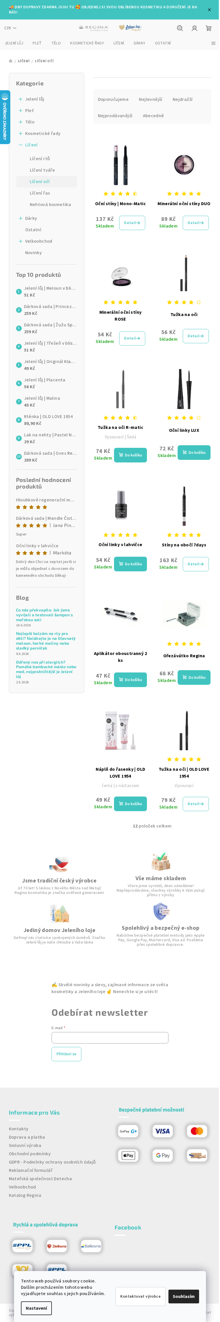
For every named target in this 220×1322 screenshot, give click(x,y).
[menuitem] (14, 43)
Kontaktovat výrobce (140, 1296)
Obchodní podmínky (30, 1154)
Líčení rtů (40, 159)
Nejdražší (183, 99)
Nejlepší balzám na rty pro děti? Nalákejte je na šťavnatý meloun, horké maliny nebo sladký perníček (46, 640)
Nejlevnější (150, 99)
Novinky (33, 253)
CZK (7, 28)
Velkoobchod (38, 241)
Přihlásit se (66, 1054)
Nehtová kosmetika (50, 204)
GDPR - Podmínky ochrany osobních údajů (52, 1162)
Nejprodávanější (115, 116)
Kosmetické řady (43, 133)
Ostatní (33, 230)
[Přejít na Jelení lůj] (130, 28)
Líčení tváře (42, 170)
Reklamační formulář (31, 1170)
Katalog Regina (25, 1195)
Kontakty (19, 1129)
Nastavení (36, 1308)
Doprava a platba (27, 1137)
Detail (130, 223)
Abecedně (153, 116)
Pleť (29, 110)
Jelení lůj (34, 99)
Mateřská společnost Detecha (40, 1179)
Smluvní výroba (25, 1145)
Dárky (31, 218)
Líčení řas (40, 193)
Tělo (30, 122)
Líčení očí (40, 182)
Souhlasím (184, 1296)
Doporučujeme (113, 99)
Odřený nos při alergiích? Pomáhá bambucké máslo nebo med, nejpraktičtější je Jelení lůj (46, 669)
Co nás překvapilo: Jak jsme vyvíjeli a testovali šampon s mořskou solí (44, 615)
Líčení (31, 145)
